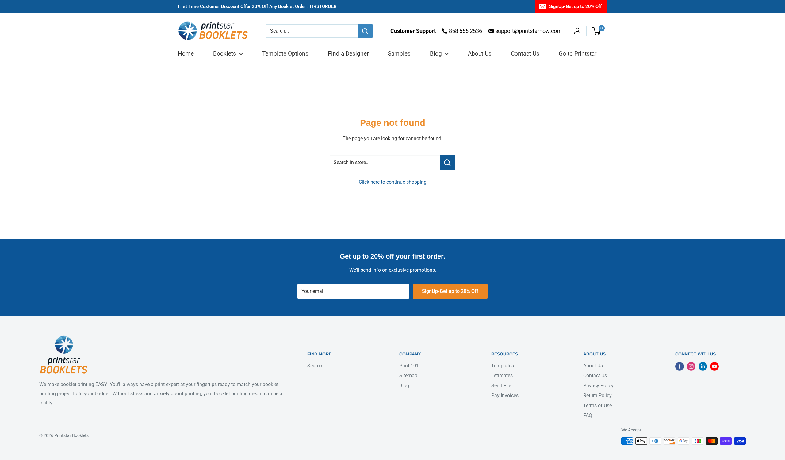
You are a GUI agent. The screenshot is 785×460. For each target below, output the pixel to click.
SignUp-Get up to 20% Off (575, 6)
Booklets (224, 53)
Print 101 (409, 366)
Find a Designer (348, 53)
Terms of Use (597, 405)
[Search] (365, 31)
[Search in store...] (447, 162)
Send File (501, 385)
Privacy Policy (598, 385)
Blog (436, 53)
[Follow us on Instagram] (691, 366)
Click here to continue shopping (393, 182)
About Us (480, 53)
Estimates (502, 375)
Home (186, 53)
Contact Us (525, 53)
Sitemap (408, 375)
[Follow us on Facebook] (679, 366)
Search (314, 366)
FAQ (587, 415)
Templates (502, 366)
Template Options (285, 53)
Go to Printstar (577, 53)
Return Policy (597, 395)
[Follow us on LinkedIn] (703, 366)
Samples (399, 53)
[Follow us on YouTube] (714, 366)
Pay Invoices (505, 395)
